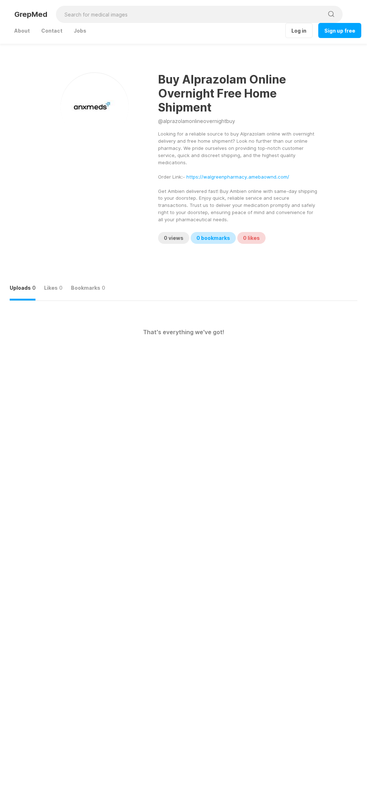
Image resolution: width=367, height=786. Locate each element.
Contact (51, 31)
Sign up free (339, 31)
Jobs (80, 31)
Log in (298, 31)
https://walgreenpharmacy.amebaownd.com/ (237, 177)
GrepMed (30, 14)
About (22, 31)
